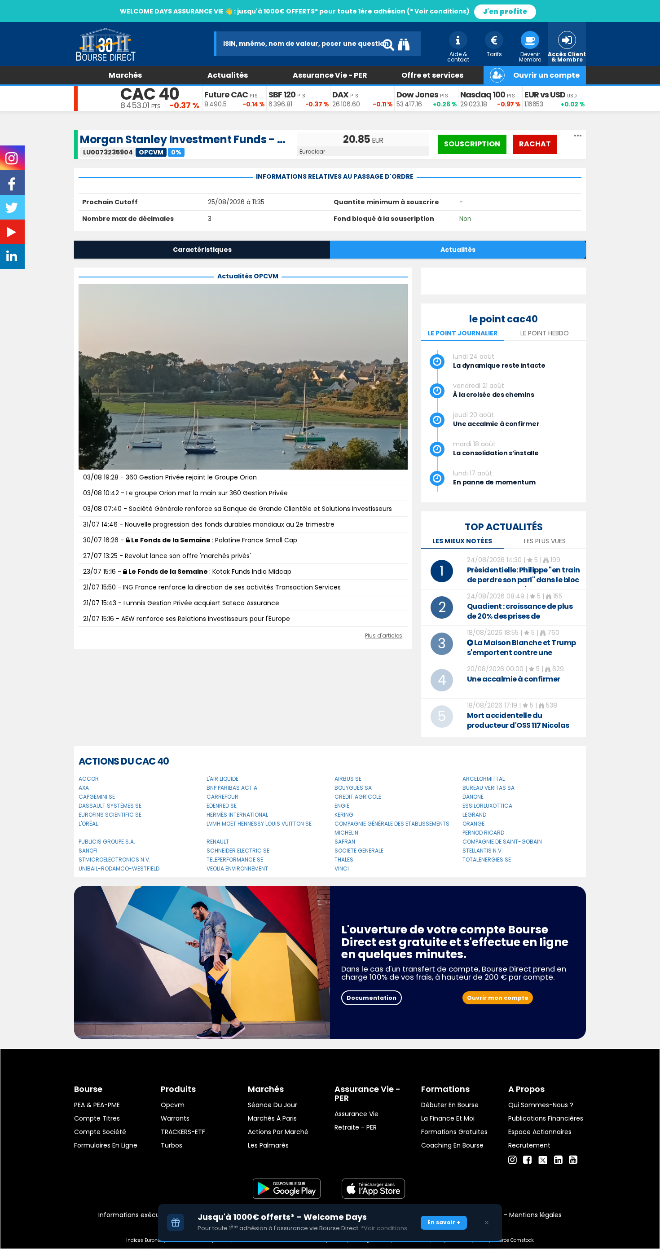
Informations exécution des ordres (152, 1214)
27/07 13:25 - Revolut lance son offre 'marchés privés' (167, 555)
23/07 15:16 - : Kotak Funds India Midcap (187, 571)
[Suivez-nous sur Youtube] (12, 233)
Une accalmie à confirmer (496, 423)
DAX (340, 94)
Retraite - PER (355, 1127)
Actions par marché (278, 1131)
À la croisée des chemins (493, 394)
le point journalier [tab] (462, 333)
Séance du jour (272, 1104)
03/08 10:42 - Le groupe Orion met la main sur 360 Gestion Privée (185, 492)
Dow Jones (417, 94)
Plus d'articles (383, 635)
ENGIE (341, 805)
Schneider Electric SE (238, 850)
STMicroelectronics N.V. (114, 859)
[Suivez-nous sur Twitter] (12, 210)
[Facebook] (527, 1160)
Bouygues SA (353, 788)
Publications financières (545, 1118)
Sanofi (88, 850)
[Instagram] (512, 1160)
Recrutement (529, 1145)
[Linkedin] (558, 1160)
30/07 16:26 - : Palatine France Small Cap (190, 540)
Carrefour (222, 796)
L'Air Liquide (222, 779)
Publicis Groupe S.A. (107, 841)
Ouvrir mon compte (497, 998)
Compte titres (97, 1118)
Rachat (535, 144)
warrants (175, 1118)
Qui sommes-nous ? (540, 1104)
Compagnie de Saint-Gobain (502, 841)
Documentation (371, 998)
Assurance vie (356, 1113)
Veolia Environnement (237, 868)
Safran (344, 841)
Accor (89, 779)
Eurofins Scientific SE (110, 814)
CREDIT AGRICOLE (357, 796)
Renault (218, 841)
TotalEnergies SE (486, 859)
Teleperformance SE (235, 859)
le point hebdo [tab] (544, 333)
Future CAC (226, 94)
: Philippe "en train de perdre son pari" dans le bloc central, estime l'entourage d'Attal (523, 585)
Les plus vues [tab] (545, 541)
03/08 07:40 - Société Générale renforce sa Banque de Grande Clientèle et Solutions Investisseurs (237, 508)
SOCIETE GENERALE (358, 850)
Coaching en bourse (452, 1145)
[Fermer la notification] (486, 1222)
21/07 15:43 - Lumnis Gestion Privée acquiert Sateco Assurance (181, 602)
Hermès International (237, 814)
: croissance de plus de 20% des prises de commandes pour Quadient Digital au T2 (520, 621)
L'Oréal (88, 823)
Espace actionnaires (540, 1131)
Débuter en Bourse (450, 1104)
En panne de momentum (494, 482)
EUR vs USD (544, 94)
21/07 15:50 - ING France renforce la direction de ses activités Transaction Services (212, 587)
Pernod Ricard (483, 832)
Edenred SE (222, 805)
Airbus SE (347, 779)
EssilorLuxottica (487, 805)
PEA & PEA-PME (97, 1104)
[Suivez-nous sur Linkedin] (12, 258)
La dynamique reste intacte (499, 365)
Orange (473, 823)
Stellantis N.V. (482, 850)
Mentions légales (535, 1214)
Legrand (474, 814)
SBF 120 (281, 94)
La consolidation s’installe (495, 453)
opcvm (173, 1104)
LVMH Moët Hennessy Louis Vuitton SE (259, 823)
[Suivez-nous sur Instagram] (12, 161)
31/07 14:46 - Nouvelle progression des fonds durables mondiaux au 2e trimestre (208, 524)
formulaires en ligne (105, 1145)
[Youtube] (573, 1160)
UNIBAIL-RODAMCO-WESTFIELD (119, 868)
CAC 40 (149, 94)
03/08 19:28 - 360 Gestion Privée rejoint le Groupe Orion (170, 477)
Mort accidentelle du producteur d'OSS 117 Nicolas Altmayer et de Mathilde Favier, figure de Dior (524, 730)
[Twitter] (543, 1158)
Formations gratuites (454, 1131)
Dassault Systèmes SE (110, 805)
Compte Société (100, 1131)
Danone (473, 796)
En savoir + (443, 1222)
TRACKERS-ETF (183, 1131)
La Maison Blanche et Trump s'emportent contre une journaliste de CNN (521, 653)
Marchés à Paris (272, 1118)
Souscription (472, 144)
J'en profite (505, 11)
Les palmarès (268, 1145)
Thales (343, 859)
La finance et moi (448, 1118)
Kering (343, 814)
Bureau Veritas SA (488, 788)
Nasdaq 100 (482, 94)
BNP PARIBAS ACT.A (232, 788)
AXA (84, 788)
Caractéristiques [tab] (202, 249)
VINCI (341, 868)
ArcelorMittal (483, 779)
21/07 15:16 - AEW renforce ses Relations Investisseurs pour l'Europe (186, 618)
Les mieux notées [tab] (462, 541)
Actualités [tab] (457, 249)
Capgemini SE (97, 796)
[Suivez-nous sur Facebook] (13, 187)
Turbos (171, 1145)
